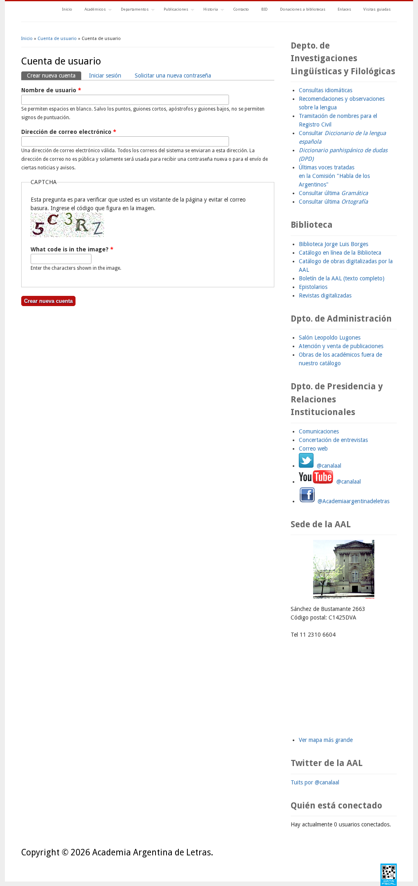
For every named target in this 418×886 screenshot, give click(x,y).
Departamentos (132, 10)
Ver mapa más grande (326, 740)
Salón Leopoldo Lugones (329, 337)
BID (264, 9)
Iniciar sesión (105, 75)
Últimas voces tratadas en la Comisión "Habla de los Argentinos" (334, 176)
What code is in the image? (72, 249)
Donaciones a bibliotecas (302, 9)
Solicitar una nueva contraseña (173, 75)
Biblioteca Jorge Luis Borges (333, 244)
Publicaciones (173, 10)
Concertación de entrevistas (333, 440)
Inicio (67, 9)
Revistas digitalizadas (325, 295)
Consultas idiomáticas (325, 90)
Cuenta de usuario (57, 38)
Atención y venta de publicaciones (341, 346)
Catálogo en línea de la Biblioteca (340, 252)
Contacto (241, 9)
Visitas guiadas (377, 9)
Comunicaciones (319, 431)
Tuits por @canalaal (315, 782)
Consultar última (333, 193)
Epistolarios (313, 287)
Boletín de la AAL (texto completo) (342, 278)
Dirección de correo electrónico (68, 132)
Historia (207, 10)
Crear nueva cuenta (54, 75)
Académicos (92, 10)
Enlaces (344, 9)
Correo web (313, 448)
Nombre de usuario (51, 90)
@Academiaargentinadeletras (352, 501)
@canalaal (327, 465)
